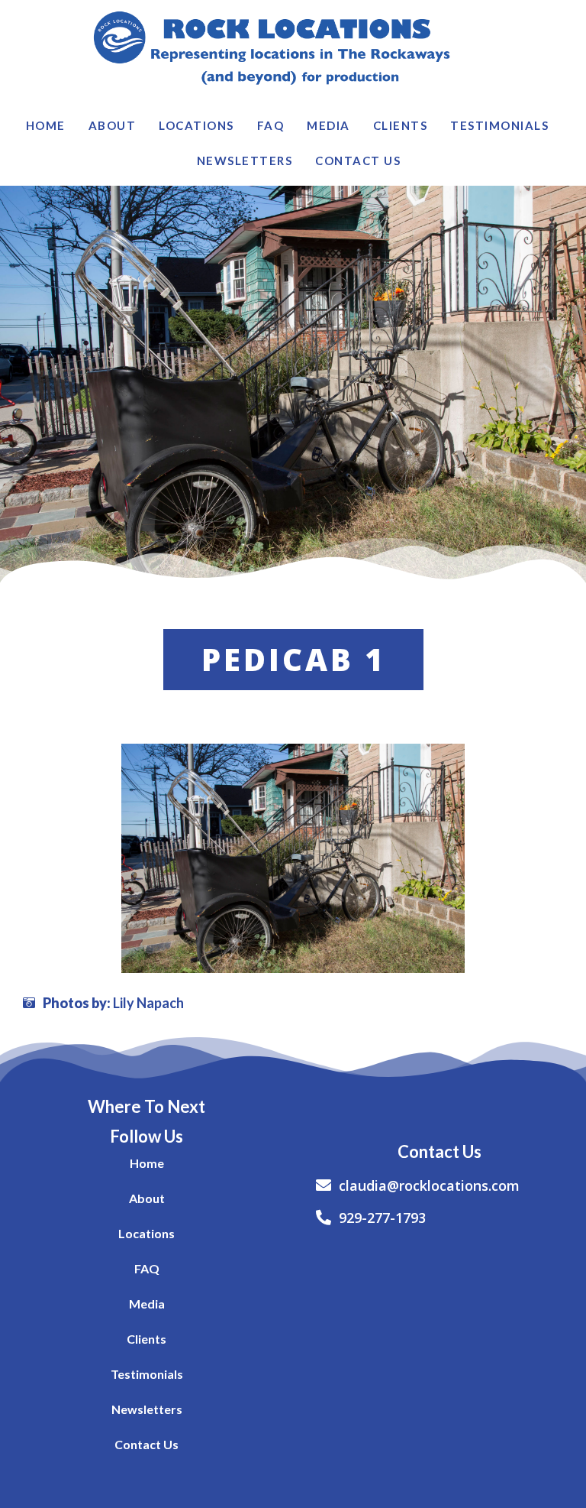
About (113, 125)
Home (46, 125)
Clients (400, 125)
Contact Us (358, 160)
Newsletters (245, 160)
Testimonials (499, 125)
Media (328, 125)
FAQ (271, 125)
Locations (196, 125)
